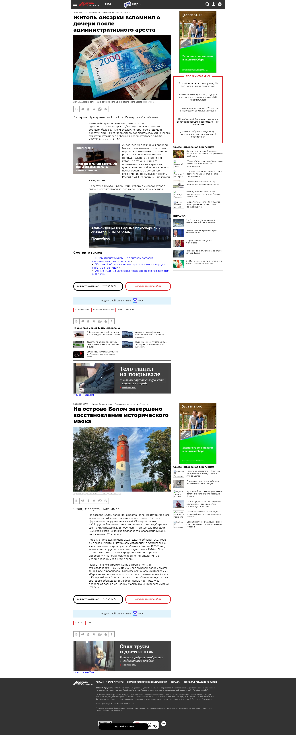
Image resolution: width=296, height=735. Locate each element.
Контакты (175, 682)
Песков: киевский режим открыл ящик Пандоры (201, 231)
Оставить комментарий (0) (148, 286)
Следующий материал (123, 727)
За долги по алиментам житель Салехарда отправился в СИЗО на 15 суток (103, 344)
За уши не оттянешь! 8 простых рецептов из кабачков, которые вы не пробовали (204, 153)
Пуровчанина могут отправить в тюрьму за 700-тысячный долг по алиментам (151, 344)
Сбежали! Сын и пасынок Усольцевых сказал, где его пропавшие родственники (205, 163)
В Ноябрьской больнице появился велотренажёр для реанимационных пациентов (198, 122)
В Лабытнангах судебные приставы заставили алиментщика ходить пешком (123, 260)
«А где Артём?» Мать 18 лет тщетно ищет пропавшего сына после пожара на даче (203, 204)
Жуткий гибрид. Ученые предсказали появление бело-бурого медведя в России (204, 493)
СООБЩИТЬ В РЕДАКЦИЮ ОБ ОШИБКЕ (200, 682)
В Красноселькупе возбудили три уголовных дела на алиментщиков (103, 333)
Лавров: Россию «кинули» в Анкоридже (199, 242)
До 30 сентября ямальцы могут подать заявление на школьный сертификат (198, 134)
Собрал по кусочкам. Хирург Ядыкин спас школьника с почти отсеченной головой (204, 524)
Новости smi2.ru (83, 394)
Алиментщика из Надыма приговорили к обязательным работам (125, 230)
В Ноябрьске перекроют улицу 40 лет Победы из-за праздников (198, 84)
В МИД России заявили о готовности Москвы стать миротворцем (204, 262)
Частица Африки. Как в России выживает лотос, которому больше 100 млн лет (203, 194)
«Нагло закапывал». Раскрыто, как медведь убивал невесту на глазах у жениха (204, 514)
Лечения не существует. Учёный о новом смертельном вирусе (203, 482)
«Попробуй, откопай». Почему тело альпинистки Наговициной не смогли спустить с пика (204, 504)
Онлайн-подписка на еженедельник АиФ (147, 682)
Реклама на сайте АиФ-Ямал (109, 682)
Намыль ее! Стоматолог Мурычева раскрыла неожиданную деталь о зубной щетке (203, 473)
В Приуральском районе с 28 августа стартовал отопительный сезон (198, 109)
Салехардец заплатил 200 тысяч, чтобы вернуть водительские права (102, 354)
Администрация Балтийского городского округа (97, 493)
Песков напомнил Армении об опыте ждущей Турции (204, 252)
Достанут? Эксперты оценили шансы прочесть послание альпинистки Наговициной (204, 173)
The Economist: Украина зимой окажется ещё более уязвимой (200, 221)
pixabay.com (148, 102)
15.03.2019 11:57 (80, 12)
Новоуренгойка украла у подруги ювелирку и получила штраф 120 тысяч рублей (198, 97)
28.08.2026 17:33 (80, 404)
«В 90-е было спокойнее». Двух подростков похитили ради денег (203, 182)
